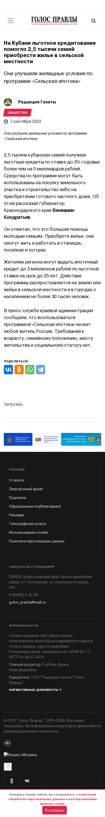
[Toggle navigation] (11, 21)
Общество (17, 113)
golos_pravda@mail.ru (27, 602)
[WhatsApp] (29, 369)
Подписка (17, 498)
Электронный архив (26, 489)
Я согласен (54, 810)
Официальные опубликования (35, 506)
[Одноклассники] (19, 369)
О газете (16, 480)
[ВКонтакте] (8, 369)
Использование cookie (28, 532)
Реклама (16, 515)
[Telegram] (40, 369)
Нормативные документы (33, 690)
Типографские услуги (27, 524)
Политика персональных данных (36, 541)
